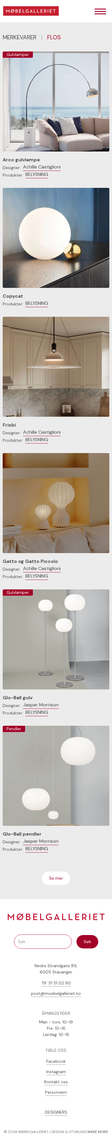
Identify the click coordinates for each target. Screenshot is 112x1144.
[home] (33, 11)
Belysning (36, 174)
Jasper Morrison (41, 705)
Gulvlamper (18, 54)
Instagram (56, 1071)
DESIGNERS (56, 1112)
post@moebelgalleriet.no (56, 993)
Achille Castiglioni (42, 167)
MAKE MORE (98, 1131)
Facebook (56, 1061)
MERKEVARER (19, 37)
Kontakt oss (56, 1081)
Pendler (14, 728)
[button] (100, 12)
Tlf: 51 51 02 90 (56, 983)
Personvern (56, 1092)
